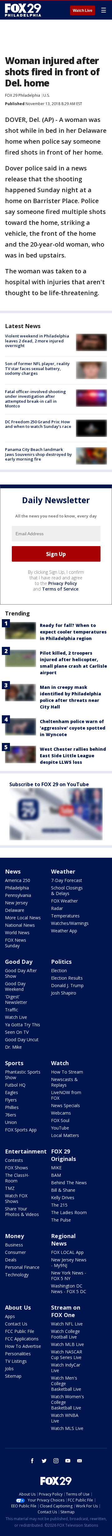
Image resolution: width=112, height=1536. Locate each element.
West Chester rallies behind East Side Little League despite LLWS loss (73, 755)
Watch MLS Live (67, 1428)
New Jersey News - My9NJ (68, 1262)
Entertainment (26, 1151)
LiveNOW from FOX (66, 1095)
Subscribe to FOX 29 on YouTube (49, 784)
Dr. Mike (13, 1047)
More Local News (23, 918)
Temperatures (65, 916)
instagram (56, 1461)
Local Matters (65, 1135)
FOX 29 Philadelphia (22, 95)
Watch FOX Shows (16, 1198)
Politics (61, 961)
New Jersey (16, 903)
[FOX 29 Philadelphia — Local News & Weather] (23, 9)
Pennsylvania (18, 895)
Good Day (18, 961)
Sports (14, 1063)
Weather (63, 871)
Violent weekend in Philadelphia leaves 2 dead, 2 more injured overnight (37, 340)
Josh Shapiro (63, 993)
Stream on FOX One (65, 1311)
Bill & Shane (63, 1190)
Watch (60, 1063)
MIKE (56, 1168)
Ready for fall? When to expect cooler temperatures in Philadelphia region (73, 631)
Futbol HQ (15, 1085)
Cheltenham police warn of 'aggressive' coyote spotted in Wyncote (72, 727)
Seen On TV (17, 1032)
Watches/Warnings (70, 923)
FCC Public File (19, 1331)
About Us (18, 1307)
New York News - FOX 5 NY (68, 1275)
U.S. (46, 95)
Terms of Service (60, 589)
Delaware (14, 910)
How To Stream (67, 1072)
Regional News (63, 1239)
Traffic (11, 1010)
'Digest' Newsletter (16, 999)
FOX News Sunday (15, 943)
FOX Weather (64, 901)
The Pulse (61, 1220)
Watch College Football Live (65, 1334)
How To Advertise (23, 1346)
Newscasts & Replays (64, 1082)
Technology (17, 1275)
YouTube (60, 1128)
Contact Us (16, 1324)
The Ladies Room (69, 1212)
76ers (10, 1115)
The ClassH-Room (17, 1178)
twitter (44, 1461)
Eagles (11, 1092)
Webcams (61, 1113)
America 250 (17, 880)
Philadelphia (17, 888)
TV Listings (16, 1361)
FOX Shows (16, 1168)
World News (17, 932)
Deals (10, 1260)
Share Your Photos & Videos (22, 1211)
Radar (57, 908)
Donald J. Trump (67, 985)
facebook (32, 1461)
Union (11, 1122)
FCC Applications (22, 1339)
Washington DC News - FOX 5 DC (68, 1288)
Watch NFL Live (67, 1324)
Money (14, 1236)
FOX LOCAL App (67, 1252)
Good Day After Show (21, 973)
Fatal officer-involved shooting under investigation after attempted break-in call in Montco (35, 399)
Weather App (64, 931)
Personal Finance (22, 1267)
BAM (56, 1175)
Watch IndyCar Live (65, 1367)
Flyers (11, 1100)
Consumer (15, 1252)
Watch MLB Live (67, 1344)
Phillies (12, 1107)
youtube (68, 1461)
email (80, 1461)
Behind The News (69, 1183)
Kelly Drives (62, 1197)
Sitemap (13, 1376)
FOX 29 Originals (63, 1155)
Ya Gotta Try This (22, 1025)
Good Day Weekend (15, 986)
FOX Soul (60, 1120)
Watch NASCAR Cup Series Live (66, 1354)
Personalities (18, 1354)
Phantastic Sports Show (22, 1074)
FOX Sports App (21, 1130)
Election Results (67, 978)
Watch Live (82, 10)
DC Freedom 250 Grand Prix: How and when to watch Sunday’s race (38, 424)
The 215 (59, 1205)
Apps (10, 1316)
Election (59, 970)
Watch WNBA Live (64, 1418)
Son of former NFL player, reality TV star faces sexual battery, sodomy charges (37, 368)
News (13, 871)
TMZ (10, 1188)
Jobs (9, 1368)
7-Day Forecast (66, 880)
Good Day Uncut (22, 1039)
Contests (14, 1160)
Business (14, 1245)
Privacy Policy (62, 583)
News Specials (65, 1105)
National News (20, 925)
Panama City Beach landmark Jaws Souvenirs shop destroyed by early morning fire (38, 454)
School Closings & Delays (67, 890)
